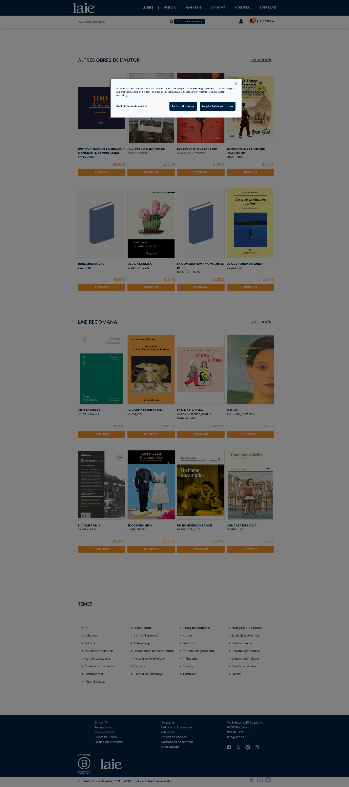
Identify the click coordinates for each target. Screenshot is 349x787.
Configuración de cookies (131, 106)
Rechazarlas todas (183, 106)
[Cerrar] (235, 83)
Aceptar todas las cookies (217, 106)
